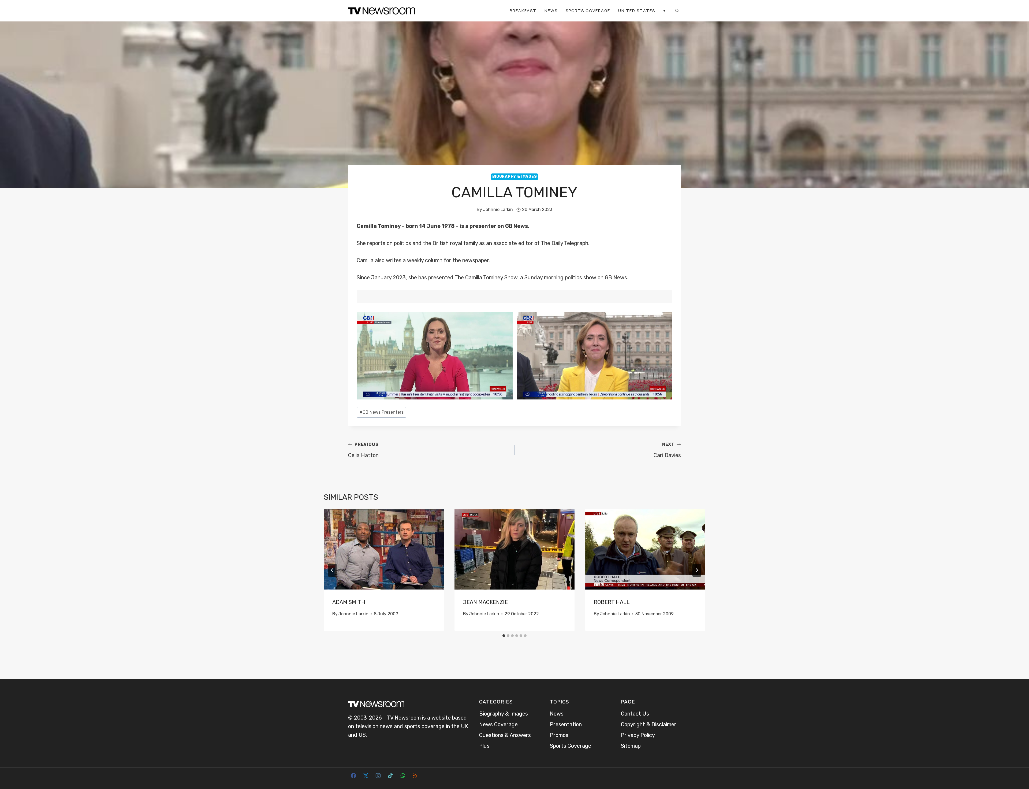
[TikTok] (390, 775)
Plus (484, 746)
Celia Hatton (363, 450)
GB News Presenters (382, 412)
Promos (559, 735)
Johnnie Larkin (498, 209)
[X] (365, 775)
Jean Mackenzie (485, 602)
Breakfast (523, 10)
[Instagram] (378, 775)
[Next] (696, 570)
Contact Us (635, 713)
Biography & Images (514, 176)
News (551, 10)
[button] (435, 355)
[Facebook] (353, 775)
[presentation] (384, 549)
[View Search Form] (677, 11)
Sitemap (631, 746)
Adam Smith (348, 602)
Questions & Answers (505, 735)
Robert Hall (612, 602)
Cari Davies (667, 450)
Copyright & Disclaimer (648, 724)
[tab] (503, 635)
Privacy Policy (638, 735)
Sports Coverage (588, 10)
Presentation (566, 724)
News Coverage (498, 724)
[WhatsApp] (402, 775)
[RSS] (415, 775)
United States (636, 10)
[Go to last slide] (332, 570)
